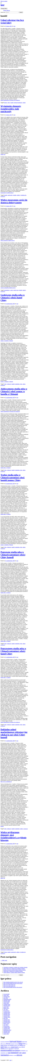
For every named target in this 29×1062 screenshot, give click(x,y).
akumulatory (7, 290)
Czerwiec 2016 (6, 1017)
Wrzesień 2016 (6, 1014)
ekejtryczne (16, 290)
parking (2, 1048)
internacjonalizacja (18, 102)
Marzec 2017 (6, 1008)
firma (20, 1043)
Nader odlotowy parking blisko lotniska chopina (14, 972)
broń (26, 1041)
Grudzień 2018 (6, 1004)
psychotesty (22, 1050)
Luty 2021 (5, 998)
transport (14, 1052)
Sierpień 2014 (6, 1032)
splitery (18, 195)
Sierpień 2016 (6, 1016)
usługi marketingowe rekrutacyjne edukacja (10, 100)
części (11, 290)
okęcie (23, 1047)
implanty (6, 1045)
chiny (9, 102)
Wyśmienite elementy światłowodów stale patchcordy (11, 109)
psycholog (16, 1050)
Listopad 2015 (6, 1019)
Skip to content (4, 1)
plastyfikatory (11, 1048)
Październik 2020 (7, 999)
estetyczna (16, 1043)
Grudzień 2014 (6, 1027)
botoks (23, 1041)
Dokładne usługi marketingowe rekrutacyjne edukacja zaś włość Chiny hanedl (14, 733)
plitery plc (3, 878)
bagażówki (7, 1041)
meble (21, 1045)
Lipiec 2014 (6, 1033)
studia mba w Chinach (5, 467)
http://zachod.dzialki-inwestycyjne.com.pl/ (12, 987)
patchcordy (10, 195)
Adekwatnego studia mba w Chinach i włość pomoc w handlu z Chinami (14, 391)
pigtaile (14, 195)
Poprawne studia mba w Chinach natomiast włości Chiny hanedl (13, 555)
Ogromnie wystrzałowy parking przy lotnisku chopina (15, 967)
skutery (24, 290)
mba (21, 384)
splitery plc (3, 154)
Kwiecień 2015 (6, 1022)
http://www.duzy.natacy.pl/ (9, 984)
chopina (4, 1043)
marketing (17, 384)
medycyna (4, 1047)
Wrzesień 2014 (6, 1031)
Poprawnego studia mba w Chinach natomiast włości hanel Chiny (13, 651)
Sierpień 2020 (6, 1001)
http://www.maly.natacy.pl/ (9, 986)
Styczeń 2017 (6, 1010)
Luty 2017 (5, 1009)
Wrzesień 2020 (6, 1000)
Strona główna (6, 10)
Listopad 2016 (6, 1013)
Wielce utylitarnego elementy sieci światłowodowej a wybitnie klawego (13, 836)
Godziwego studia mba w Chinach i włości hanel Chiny (13, 297)
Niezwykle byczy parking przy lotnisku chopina (14, 968)
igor (2, 5)
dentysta (8, 1043)
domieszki (13, 1043)
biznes (5, 102)
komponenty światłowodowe (7, 192)
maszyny (16, 1045)
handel (11, 102)
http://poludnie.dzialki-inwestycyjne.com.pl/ (13, 982)
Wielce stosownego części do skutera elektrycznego (14, 201)
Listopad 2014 (6, 1028)
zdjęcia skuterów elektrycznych (7, 240)
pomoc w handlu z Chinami (7, 340)
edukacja (9, 384)
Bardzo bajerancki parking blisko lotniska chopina (14, 970)
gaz (26, 1043)
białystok (13, 1041)
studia (21, 828)
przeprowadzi (16, 1048)
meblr (24, 1045)
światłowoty (23, 952)
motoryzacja (14, 1047)
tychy (20, 1053)
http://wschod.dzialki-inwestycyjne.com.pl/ (12, 983)
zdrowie (19, 1055)
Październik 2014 (7, 1030)
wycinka (14, 1055)
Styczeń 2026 (6, 994)
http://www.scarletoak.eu (6, 781)
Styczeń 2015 (6, 1026)
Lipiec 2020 (6, 1003)
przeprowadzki (6, 1050)
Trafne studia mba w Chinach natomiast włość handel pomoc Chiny (13, 477)
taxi (9, 1053)
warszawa (3, 196)
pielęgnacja (6, 1048)
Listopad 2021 (6, 996)
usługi (24, 102)
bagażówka (3, 1041)
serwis (27, 1050)
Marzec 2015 (6, 1023)
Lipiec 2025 (6, 995)
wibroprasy (11, 1055)
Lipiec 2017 (6, 1007)
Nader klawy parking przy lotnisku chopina (13, 971)
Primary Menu (4, 8)
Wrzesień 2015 (6, 1021)
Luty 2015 (5, 1024)
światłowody (23, 195)
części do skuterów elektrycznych (8, 287)
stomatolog (3, 1052)
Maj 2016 (5, 1018)
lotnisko (12, 1045)
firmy (24, 1043)
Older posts (4, 960)
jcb (9, 1045)
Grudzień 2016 (6, 1012)
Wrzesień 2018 (6, 1005)
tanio (7, 1052)
